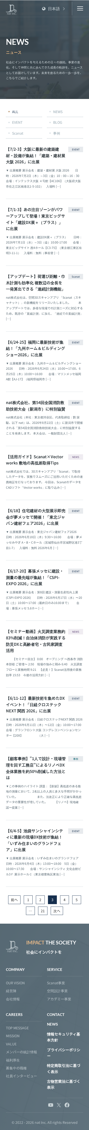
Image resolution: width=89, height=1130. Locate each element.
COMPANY (15, 969)
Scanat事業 (56, 982)
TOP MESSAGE (17, 1027)
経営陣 (11, 990)
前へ (14, 899)
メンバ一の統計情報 (21, 1051)
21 (43, 910)
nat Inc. (41, 1122)
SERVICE (54, 969)
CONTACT (56, 1014)
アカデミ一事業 (59, 998)
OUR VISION (15, 982)
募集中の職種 (16, 1067)
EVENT (17, 122)
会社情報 (13, 998)
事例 (56, 133)
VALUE (11, 1043)
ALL (15, 111)
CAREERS (14, 1014)
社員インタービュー (21, 1075)
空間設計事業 (57, 990)
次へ (56, 910)
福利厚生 (13, 1060)
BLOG (57, 122)
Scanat (17, 133)
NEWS (58, 111)
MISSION (13, 1035)
